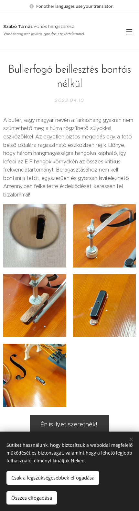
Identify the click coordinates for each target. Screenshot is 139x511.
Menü (129, 31)
